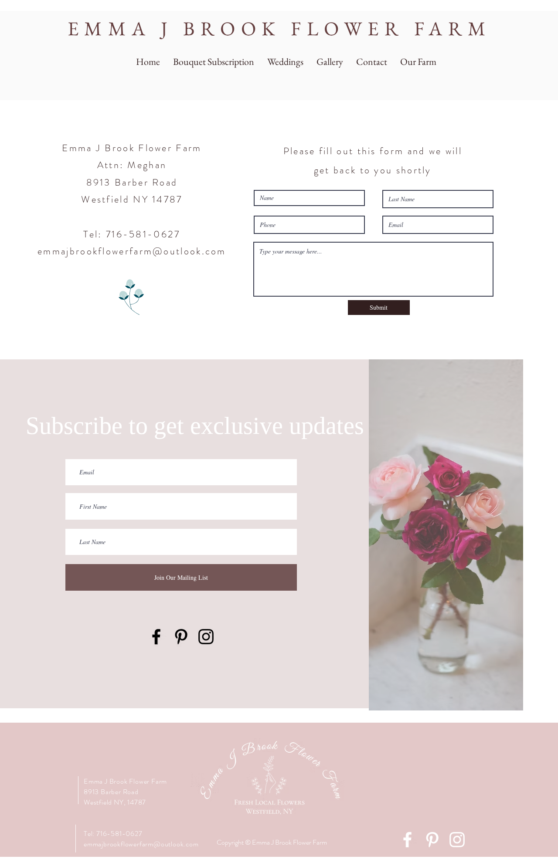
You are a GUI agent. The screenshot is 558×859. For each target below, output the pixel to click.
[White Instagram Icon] (457, 839)
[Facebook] (156, 636)
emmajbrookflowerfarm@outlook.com (131, 251)
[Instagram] (206, 636)
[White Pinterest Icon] (432, 839)
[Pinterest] (181, 636)
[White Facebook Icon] (407, 839)
